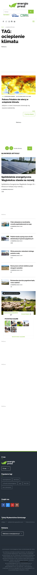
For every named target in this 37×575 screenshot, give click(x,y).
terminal (16, 479)
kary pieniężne (7, 487)
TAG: (3, 96)
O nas (5, 468)
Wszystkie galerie (18, 336)
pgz (20, 483)
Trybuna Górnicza (30, 522)
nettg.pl (3, 522)
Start (2, 27)
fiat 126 (26, 483)
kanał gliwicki (7, 479)
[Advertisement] (18, 57)
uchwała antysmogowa (9, 483)
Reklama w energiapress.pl (11, 533)
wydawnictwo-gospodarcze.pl (15, 522)
